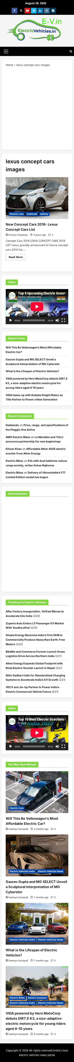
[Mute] (57, 320)
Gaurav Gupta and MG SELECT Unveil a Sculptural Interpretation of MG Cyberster (36, 887)
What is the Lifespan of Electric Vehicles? (32, 371)
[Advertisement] (37, 108)
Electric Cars (17, 214)
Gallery (44, 214)
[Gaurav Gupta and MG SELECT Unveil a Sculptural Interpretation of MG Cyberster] (37, 855)
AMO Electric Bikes (18, 437)
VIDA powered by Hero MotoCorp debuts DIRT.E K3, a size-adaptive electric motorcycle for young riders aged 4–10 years (37, 383)
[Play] (11, 320)
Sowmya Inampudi (18, 829)
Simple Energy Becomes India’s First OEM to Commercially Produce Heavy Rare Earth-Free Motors (35, 639)
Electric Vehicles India (22, 871)
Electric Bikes (14, 460)
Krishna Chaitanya (18, 234)
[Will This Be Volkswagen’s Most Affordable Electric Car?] (37, 792)
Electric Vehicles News (50, 871)
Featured (32, 214)
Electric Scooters (37, 997)
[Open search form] (71, 51)
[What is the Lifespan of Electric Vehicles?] (37, 924)
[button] (6, 51)
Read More (17, 257)
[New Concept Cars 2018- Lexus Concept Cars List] (37, 198)
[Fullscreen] (63, 320)
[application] (37, 306)
